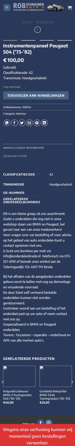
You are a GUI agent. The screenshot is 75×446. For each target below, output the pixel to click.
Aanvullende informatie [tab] (23, 147)
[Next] (72, 390)
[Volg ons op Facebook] (40, 423)
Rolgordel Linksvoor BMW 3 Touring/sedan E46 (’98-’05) (17, 394)
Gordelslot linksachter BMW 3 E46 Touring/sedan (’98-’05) (55, 394)
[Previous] (3, 390)
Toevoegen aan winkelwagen (36, 95)
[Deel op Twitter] (22, 122)
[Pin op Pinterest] (37, 122)
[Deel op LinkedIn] (44, 122)
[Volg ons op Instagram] (48, 423)
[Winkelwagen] (70, 7)
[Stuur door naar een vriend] (29, 122)
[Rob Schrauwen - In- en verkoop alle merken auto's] (39, 7)
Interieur (45, 22)
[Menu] (7, 7)
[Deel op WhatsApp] (7, 122)
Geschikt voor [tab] (15, 156)
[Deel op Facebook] (14, 122)
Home (26, 22)
